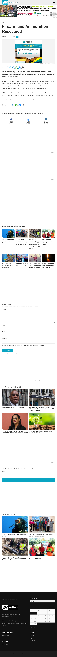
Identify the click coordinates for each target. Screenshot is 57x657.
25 (49, 621)
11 (49, 615)
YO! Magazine (5, 635)
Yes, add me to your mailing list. (12, 354)
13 (31, 618)
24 (45, 621)
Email (4, 332)
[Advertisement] (28, 141)
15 (38, 618)
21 (35, 621)
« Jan (31, 627)
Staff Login (32, 635)
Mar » (34, 627)
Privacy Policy (5, 644)
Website (4, 338)
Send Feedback (33, 641)
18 (49, 618)
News (3, 22)
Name (4, 325)
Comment (5, 309)
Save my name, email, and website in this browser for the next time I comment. (23, 345)
